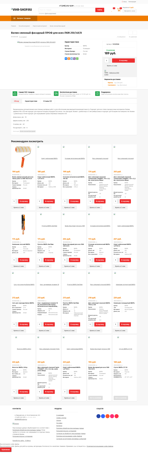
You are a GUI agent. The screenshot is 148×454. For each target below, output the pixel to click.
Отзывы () (47, 101)
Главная (13, 26)
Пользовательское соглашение (23, 436)
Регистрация (132, 1)
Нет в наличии (95, 398)
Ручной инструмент (24, 26)
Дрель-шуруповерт (50, 13)
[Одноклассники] (69, 58)
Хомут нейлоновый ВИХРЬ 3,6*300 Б (122, 245)
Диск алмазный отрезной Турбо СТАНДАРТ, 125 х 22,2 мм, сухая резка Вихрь (48, 369)
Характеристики (31, 101)
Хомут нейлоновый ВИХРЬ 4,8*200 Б (46, 177)
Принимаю (6, 450)
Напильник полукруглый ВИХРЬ (124, 303)
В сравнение (133, 37)
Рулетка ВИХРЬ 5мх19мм (45, 244)
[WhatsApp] (77, 58)
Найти (99, 10)
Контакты (59, 426)
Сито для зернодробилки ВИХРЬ (23, 303)
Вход (125, 1)
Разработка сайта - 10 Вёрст (22, 440)
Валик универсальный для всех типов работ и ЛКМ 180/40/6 (22, 177)
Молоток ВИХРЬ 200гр (19, 367)
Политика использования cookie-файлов (69, 436)
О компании (60, 415)
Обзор (16, 101)
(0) (20, 175)
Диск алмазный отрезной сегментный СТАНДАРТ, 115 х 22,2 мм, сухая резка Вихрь (99, 178)
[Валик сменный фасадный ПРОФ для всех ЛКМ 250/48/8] (36, 42)
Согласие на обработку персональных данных (70, 433)
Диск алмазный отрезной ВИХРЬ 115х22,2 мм (99, 304)
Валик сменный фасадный (57, 26)
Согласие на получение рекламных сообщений (71, 439)
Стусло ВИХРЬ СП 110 (120, 367)
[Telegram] (71, 58)
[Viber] (74, 58)
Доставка (59, 423)
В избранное (121, 37)
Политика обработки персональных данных (70, 428)
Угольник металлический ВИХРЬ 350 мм (73, 177)
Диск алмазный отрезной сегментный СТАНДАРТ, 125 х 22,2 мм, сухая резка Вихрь (125, 178)
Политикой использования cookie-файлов (100, 446)
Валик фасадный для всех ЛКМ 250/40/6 (73, 245)
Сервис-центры (61, 418)
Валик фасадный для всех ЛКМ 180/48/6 (98, 368)
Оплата (58, 420)
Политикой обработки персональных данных (27, 430)
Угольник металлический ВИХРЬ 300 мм (99, 245)
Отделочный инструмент (40, 26)
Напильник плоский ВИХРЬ (21, 244)
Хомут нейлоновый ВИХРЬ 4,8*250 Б (71, 368)
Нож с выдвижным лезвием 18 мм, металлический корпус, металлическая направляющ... (48, 304)
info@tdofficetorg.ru (21, 419)
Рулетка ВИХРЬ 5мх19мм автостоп (71, 304)
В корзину (123, 60)
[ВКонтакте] (66, 58)
